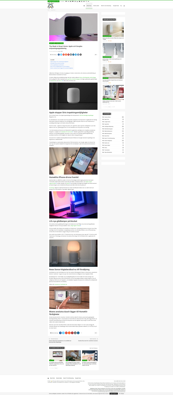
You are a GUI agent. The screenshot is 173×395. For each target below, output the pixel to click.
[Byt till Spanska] (81, 1)
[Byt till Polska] (77, 1)
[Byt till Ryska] (88, 1)
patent (68, 183)
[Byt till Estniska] (66, 1)
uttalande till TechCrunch (66, 131)
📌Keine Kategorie (59, 43)
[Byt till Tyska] (72, 1)
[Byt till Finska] (68, 1)
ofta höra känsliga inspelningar (86, 115)
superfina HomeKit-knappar (73, 79)
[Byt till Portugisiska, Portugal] (79, 1)
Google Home (116, 5)
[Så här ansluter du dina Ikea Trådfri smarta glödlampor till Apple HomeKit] (113, 92)
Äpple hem (106, 119)
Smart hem (89, 5)
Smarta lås (106, 142)
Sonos (105, 147)
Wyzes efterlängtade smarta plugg (87, 77)
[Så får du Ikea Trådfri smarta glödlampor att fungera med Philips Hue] (113, 50)
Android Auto (54, 80)
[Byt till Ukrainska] (86, 1)
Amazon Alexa (107, 117)
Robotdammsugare (108, 128)
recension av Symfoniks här (60, 284)
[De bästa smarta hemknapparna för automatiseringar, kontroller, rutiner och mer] (89, 355)
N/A (66, 360)
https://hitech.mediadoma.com (106, 383)
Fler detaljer (121, 393)
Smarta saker (96, 5)
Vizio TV (60, 80)
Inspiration (106, 124)
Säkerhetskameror (108, 131)
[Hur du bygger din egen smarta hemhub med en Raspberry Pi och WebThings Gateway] (73, 355)
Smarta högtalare (108, 140)
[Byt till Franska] (70, 1)
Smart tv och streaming (106, 5)
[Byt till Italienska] (75, 1)
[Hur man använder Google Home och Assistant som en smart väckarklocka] (113, 71)
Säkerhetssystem (108, 133)
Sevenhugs (51, 187)
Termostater (107, 150)
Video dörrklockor (108, 152)
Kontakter (62, 1)
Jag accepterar (114, 393)
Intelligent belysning (108, 126)
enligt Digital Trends (75, 225)
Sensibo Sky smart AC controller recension (88, 340)
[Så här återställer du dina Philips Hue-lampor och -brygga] (113, 29)
